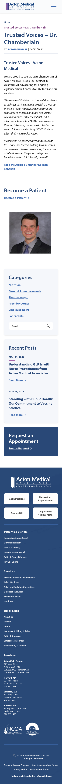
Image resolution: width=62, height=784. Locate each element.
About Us (8, 616)
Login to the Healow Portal (45, 513)
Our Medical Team (12, 542)
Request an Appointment (45, 499)
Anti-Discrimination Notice (45, 764)
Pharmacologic (18, 297)
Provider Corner (19, 303)
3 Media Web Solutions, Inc (14, 755)
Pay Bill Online (11, 561)
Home (7, 22)
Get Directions (17, 498)
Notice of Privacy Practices (16, 764)
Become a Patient (15, 198)
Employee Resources (14, 640)
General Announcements (25, 291)
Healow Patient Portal (14, 552)
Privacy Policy (20, 769)
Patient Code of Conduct (15, 557)
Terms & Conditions (39, 769)
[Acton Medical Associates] (20, 6)
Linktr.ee (47, 776)
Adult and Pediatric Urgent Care (19, 586)
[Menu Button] (53, 6)
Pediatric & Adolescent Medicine (19, 577)
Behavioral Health (12, 596)
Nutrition (15, 285)
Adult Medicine (11, 582)
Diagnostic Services (13, 591)
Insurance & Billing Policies (17, 631)
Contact (7, 626)
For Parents (16, 316)
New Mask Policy (12, 547)
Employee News (19, 310)
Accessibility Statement (15, 645)
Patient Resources (12, 636)
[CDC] (32, 729)
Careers (7, 621)
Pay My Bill (17, 513)
